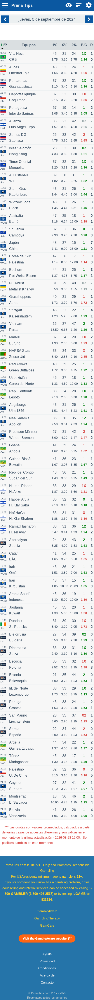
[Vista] (68, 5)
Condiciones (47, 968)
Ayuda (47, 954)
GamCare (47, 925)
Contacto (47, 982)
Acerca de (47, 975)
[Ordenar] (78, 5)
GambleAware (47, 911)
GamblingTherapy (47, 918)
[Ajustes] (88, 5)
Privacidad (47, 961)
